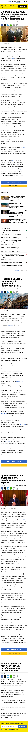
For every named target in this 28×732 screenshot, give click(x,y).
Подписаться (14, 369)
